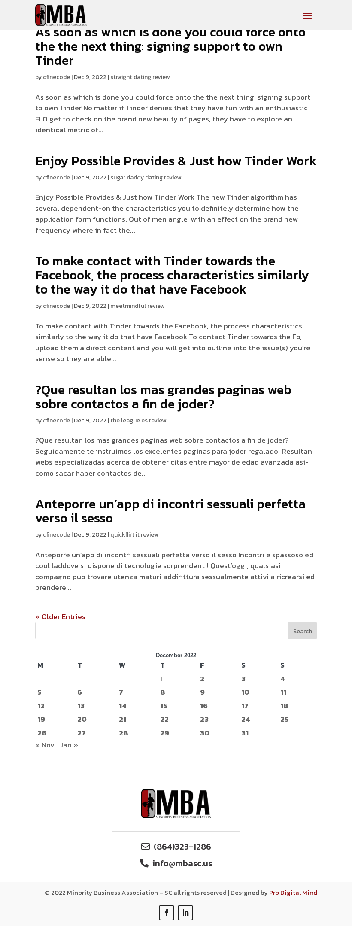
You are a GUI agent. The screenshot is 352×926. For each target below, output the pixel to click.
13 (81, 706)
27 (81, 733)
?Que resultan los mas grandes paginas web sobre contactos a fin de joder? (163, 396)
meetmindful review (137, 305)
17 (245, 706)
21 (122, 719)
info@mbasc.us (182, 863)
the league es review (138, 420)
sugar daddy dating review (145, 177)
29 (164, 733)
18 (284, 706)
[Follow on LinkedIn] (185, 912)
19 (41, 719)
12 (41, 706)
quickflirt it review (134, 534)
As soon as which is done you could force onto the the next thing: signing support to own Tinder (170, 46)
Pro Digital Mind (293, 892)
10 (245, 692)
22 (164, 719)
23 (204, 719)
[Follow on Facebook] (166, 912)
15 (163, 706)
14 (122, 706)
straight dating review (140, 77)
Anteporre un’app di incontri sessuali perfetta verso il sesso (170, 511)
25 (284, 719)
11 (283, 692)
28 (123, 733)
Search (302, 631)
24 (245, 719)
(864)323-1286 (182, 846)
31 (245, 733)
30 (204, 733)
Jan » (69, 744)
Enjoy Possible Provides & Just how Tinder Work (175, 160)
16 (204, 706)
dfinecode (56, 77)
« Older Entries (60, 616)
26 (41, 733)
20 (82, 719)
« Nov (45, 744)
